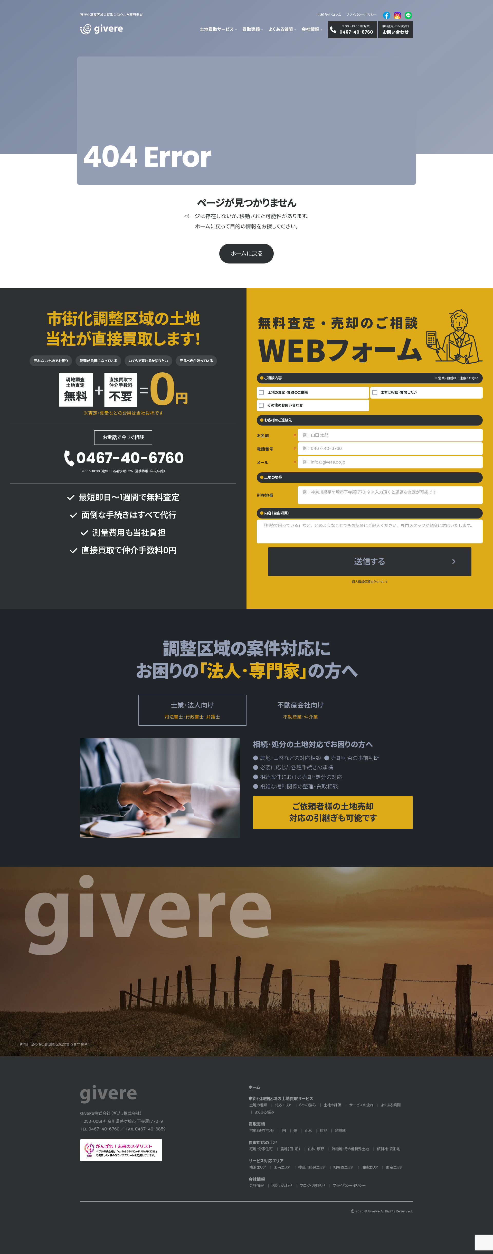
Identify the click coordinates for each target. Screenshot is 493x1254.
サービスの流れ (361, 1105)
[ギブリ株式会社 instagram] (397, 15)
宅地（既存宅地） (261, 1130)
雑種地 (340, 1130)
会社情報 (257, 1179)
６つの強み (307, 1105)
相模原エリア (343, 1167)
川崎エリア (370, 1167)
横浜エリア (257, 1167)
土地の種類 (258, 1105)
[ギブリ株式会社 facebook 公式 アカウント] (386, 15)
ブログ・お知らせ (312, 1185)
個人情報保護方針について (370, 582)
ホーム (254, 1087)
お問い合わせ (281, 1185)
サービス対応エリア (266, 1160)
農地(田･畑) (290, 1149)
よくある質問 (391, 1105)
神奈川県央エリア (312, 1167)
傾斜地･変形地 (388, 1149)
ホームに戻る (246, 253)
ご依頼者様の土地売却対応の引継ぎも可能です (333, 812)
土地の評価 (332, 1105)
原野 (323, 1130)
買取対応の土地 (263, 1142)
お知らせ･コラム (329, 15)
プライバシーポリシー (361, 15)
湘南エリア (282, 1167)
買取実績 (257, 1124)
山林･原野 (316, 1149)
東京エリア (394, 1167)
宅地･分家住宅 (261, 1149)
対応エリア (283, 1105)
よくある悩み (264, 1112)
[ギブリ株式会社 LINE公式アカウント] (408, 15)
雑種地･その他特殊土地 (350, 1149)
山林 (308, 1130)
